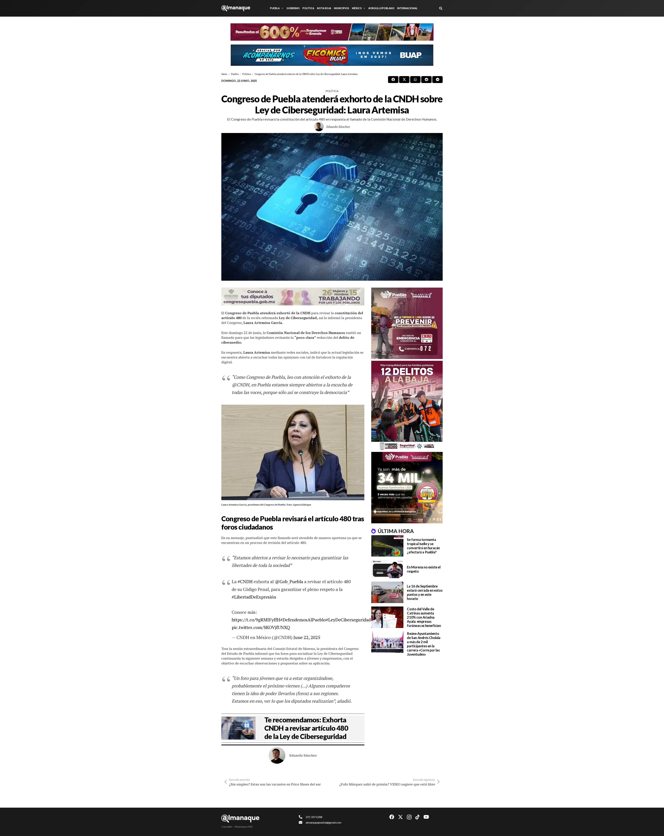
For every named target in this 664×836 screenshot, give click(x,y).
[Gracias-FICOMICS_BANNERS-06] (332, 55)
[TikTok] (417, 817)
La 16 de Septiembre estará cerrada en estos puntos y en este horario (424, 592)
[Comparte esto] (393, 79)
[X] (400, 817)
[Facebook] (391, 817)
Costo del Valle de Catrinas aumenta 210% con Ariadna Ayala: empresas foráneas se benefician (424, 617)
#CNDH (245, 581)
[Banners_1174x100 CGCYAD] (332, 32)
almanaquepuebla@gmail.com (323, 822)
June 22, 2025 (306, 637)
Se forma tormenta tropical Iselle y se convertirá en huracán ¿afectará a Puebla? (423, 546)
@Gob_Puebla (289, 581)
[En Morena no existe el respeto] (387, 569)
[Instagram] (409, 817)
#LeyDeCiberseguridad (348, 620)
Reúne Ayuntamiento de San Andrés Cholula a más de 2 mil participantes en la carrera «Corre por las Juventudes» (423, 643)
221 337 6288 (314, 817)
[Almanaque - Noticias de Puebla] (235, 8)
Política (332, 91)
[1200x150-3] (292, 296)
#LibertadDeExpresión (254, 597)
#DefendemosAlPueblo (303, 620)
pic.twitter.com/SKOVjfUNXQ (261, 627)
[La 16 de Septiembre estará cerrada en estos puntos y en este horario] (387, 592)
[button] (282, 8)
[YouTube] (426, 817)
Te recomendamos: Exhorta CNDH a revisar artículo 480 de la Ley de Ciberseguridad (306, 728)
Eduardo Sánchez (338, 127)
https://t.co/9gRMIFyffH (256, 620)
